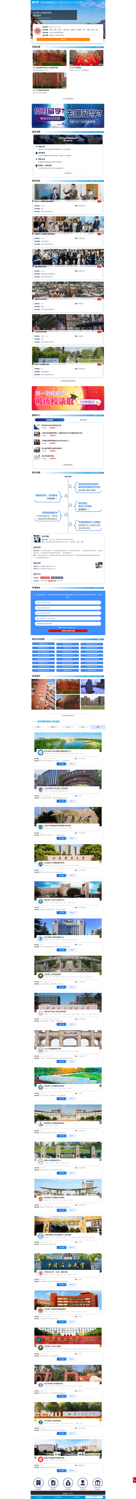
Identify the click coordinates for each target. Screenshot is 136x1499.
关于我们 (70, 1493)
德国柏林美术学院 (91, 663)
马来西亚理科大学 (91, 666)
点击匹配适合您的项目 (68, 381)
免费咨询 (71, 764)
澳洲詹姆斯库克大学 (92, 648)
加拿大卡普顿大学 (43, 655)
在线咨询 (94, 1497)
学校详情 (61, 764)
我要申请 (63, 39)
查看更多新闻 (68, 465)
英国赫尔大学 (43, 643)
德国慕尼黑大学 (43, 663)
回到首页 (40, 1497)
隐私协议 (65, 1493)
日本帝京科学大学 (43, 670)
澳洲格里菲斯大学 (43, 648)
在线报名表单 (52, 581)
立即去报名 (68, 173)
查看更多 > (99, 639)
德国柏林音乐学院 (67, 663)
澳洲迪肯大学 (67, 648)
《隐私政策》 (70, 627)
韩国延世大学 (67, 670)
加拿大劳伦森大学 (91, 651)
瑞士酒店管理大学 (67, 655)
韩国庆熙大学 (92, 670)
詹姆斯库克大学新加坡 (92, 659)
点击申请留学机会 (68, 715)
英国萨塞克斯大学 (91, 644)
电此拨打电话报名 (57, 578)
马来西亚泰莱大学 (67, 666)
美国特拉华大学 (67, 651)
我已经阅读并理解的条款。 (69, 627)
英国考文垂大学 (67, 644)
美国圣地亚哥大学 (43, 651)
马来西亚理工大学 (43, 666)
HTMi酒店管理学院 (92, 655)
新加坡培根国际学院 (43, 659)
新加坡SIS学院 (67, 659)
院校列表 (59, 1497)
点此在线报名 (45, 578)
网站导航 (77, 1497)
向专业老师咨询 (68, 98)
